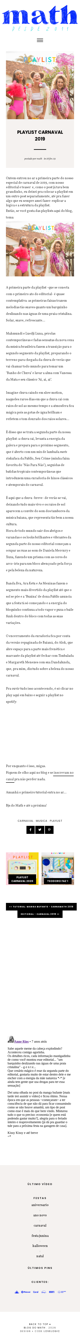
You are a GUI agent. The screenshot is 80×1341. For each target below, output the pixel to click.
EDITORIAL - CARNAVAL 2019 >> (40, 914)
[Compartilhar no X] (40, 830)
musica (41, 821)
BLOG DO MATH (35, 1327)
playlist (56, 821)
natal (40, 1256)
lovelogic (52, 1331)
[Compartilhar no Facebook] (30, 830)
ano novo (40, 1215)
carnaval (25, 821)
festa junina (40, 1236)
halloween (40, 1246)
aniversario (40, 1205)
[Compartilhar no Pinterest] (49, 830)
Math (39, 159)
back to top (39, 1324)
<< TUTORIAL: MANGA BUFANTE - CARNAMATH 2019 (41, 906)
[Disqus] (40, 979)
